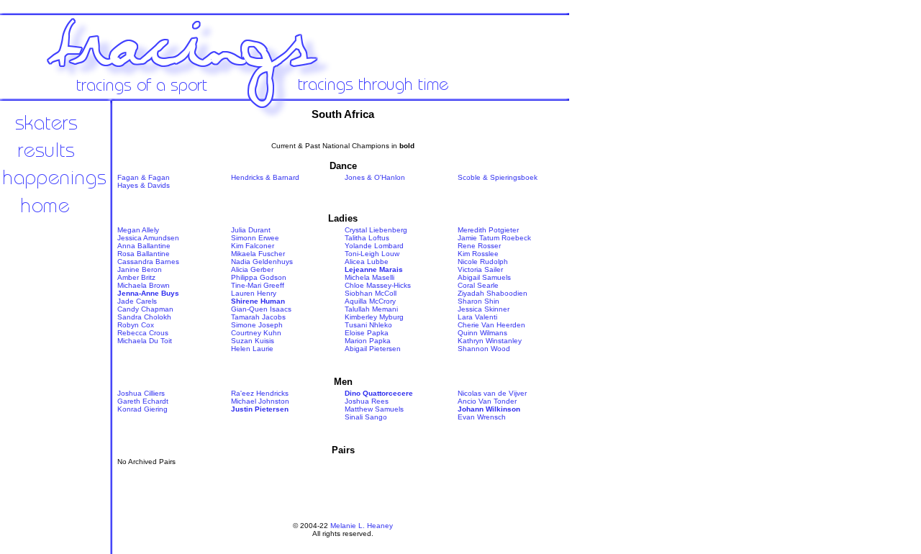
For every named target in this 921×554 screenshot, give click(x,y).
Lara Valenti (477, 317)
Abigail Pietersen (373, 349)
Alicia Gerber (252, 269)
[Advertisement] (619, 338)
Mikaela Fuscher (258, 254)
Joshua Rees (367, 401)
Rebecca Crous (142, 333)
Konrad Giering (142, 409)
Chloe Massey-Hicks (378, 285)
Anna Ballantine (144, 246)
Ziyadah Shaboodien (492, 293)
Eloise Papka (367, 333)
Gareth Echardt (142, 401)
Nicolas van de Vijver (492, 393)
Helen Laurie (252, 349)
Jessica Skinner (483, 309)
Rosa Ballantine (143, 254)
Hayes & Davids (143, 185)
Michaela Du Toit (144, 341)
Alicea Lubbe (367, 261)
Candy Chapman (145, 309)
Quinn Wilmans (482, 333)
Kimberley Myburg (374, 317)
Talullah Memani (371, 309)
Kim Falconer (252, 246)
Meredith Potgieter (488, 230)
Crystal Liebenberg (376, 230)
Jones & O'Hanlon (375, 177)
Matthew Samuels (374, 409)
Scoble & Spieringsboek (497, 177)
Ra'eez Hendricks (260, 393)
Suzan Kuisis (252, 341)
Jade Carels (137, 301)
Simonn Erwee (255, 238)
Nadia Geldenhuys (262, 261)
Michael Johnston (260, 401)
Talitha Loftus (367, 238)
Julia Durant (251, 230)
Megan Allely (138, 230)
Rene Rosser (479, 246)
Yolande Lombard (374, 246)
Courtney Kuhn (256, 333)
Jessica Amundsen (148, 238)
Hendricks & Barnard (265, 177)
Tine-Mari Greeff (257, 285)
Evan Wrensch (482, 417)
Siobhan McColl (370, 293)
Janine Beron (139, 269)
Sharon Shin (478, 301)
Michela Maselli (369, 277)
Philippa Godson (258, 277)
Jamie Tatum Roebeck (494, 238)
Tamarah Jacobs (258, 317)
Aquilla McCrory (370, 301)
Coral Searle (478, 285)
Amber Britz (136, 277)
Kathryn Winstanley (490, 341)
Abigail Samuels (484, 277)
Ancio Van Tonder (487, 401)
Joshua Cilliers (141, 393)
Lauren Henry (253, 293)
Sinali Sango (366, 417)
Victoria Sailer (480, 269)
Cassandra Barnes (148, 261)
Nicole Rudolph (483, 261)
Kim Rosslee (478, 254)
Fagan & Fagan (143, 177)
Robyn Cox (135, 325)
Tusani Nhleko (368, 325)
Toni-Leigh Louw (372, 254)
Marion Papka (368, 341)
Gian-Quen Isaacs (261, 309)
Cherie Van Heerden (491, 325)
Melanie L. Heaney (361, 526)
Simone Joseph (257, 325)
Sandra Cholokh (144, 317)
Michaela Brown (143, 285)
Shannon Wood (484, 349)
